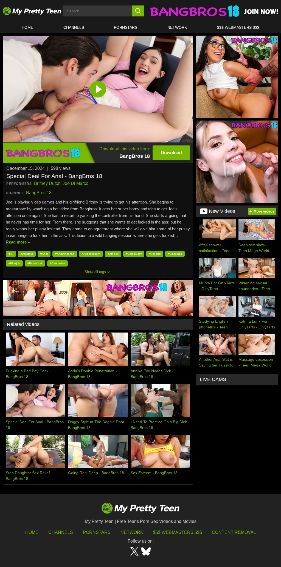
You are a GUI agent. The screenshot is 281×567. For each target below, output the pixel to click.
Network (177, 27)
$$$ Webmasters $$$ (177, 532)
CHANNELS (73, 27)
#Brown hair (35, 263)
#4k (11, 253)
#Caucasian (57, 263)
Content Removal (234, 532)
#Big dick (155, 253)
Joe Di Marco (75, 183)
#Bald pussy (134, 253)
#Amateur (27, 253)
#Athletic (113, 253)
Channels (60, 532)
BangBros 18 (39, 192)
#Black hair (175, 253)
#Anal (44, 253)
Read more (16, 242)
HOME (27, 27)
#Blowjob (14, 263)
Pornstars (125, 27)
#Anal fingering (64, 253)
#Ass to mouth (91, 253)
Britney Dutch (47, 183)
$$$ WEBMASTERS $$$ (238, 27)
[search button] (138, 10)
